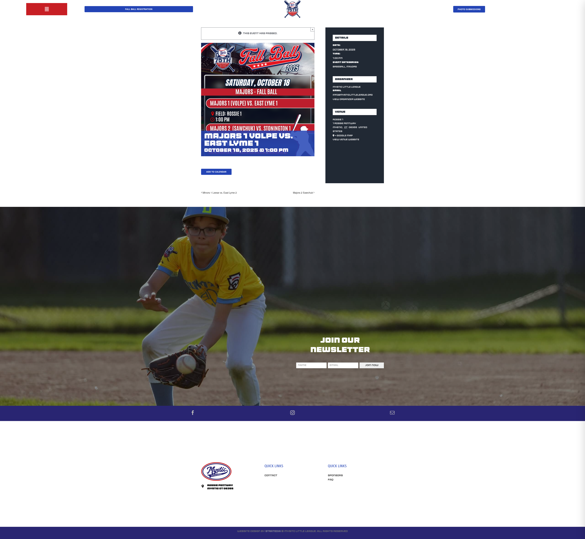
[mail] (392, 412)
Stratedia (273, 531)
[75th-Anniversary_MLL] (292, 1)
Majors (351, 67)
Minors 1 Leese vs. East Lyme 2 (220, 192)
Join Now (371, 365)
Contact (270, 475)
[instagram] (292, 412)
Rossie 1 (338, 120)
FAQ (330, 480)
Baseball (339, 67)
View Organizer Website (349, 99)
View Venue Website (346, 140)
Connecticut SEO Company (348, 490)
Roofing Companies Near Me (285, 495)
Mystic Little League (347, 87)
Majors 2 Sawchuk (303, 192)
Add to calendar (216, 172)
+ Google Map (344, 136)
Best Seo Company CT (280, 485)
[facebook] (192, 412)
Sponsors (335, 475)
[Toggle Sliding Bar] (46, 9)
